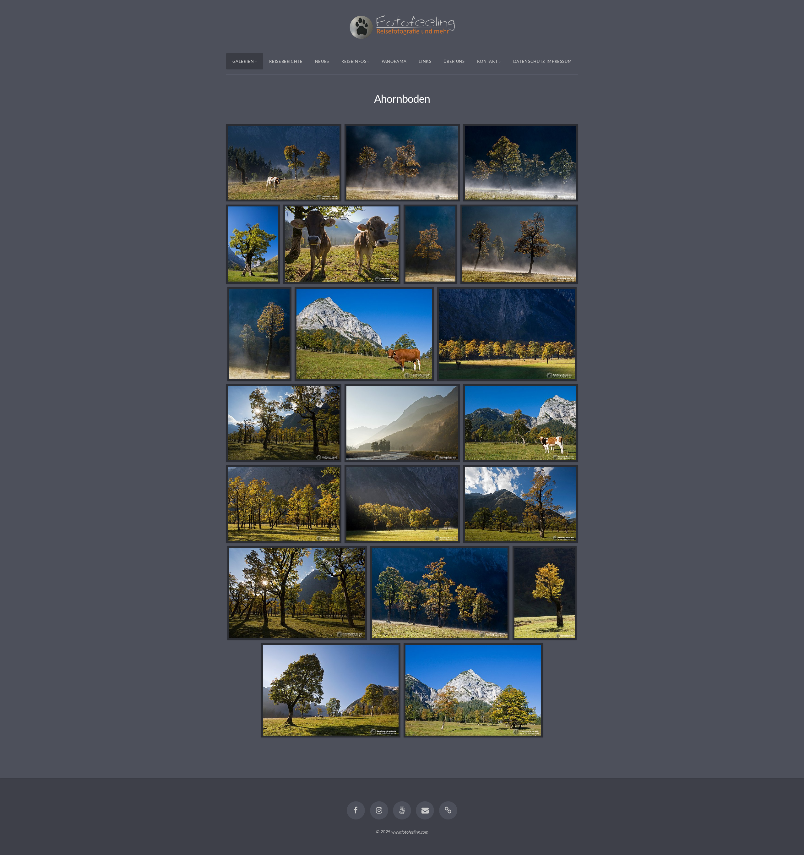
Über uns (453, 61)
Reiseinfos (354, 61)
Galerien (243, 61)
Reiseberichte (285, 61)
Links (425, 61)
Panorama (394, 61)
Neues (322, 61)
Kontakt (487, 61)
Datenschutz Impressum (542, 61)
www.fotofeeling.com (409, 831)
